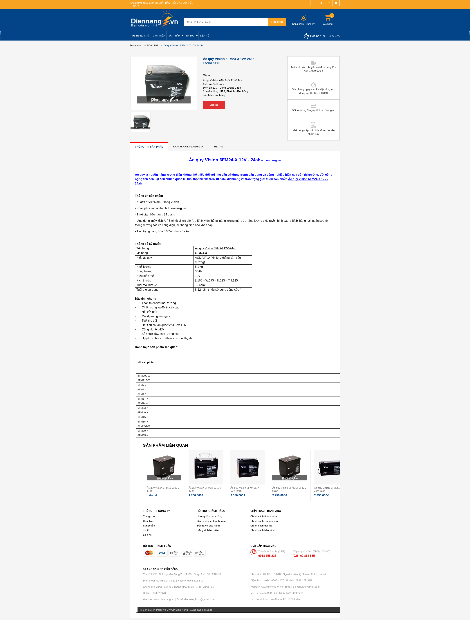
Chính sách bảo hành (262, 530)
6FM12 (142, 389)
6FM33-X (143, 407)
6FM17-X (143, 398)
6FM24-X (143, 403)
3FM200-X (144, 375)
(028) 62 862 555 (304, 555)
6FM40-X (143, 412)
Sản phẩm (149, 525)
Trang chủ (149, 516)
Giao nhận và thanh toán (211, 521)
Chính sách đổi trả (261, 525)
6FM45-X (143, 417)
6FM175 (142, 394)
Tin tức (147, 530)
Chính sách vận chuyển (264, 521)
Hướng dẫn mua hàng (210, 516)
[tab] (149, 146)
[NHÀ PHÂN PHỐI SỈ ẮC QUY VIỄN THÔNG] (154, 18)
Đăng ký (310, 24)
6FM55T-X (144, 426)
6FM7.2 (142, 384)
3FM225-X (144, 380)
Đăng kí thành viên (208, 530)
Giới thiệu (148, 521)
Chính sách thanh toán (263, 516)
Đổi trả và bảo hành (208, 525)
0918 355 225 (331, 36)
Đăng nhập (298, 24)
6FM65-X (143, 435)
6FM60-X (143, 430)
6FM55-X (143, 421)
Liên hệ (147, 534)
